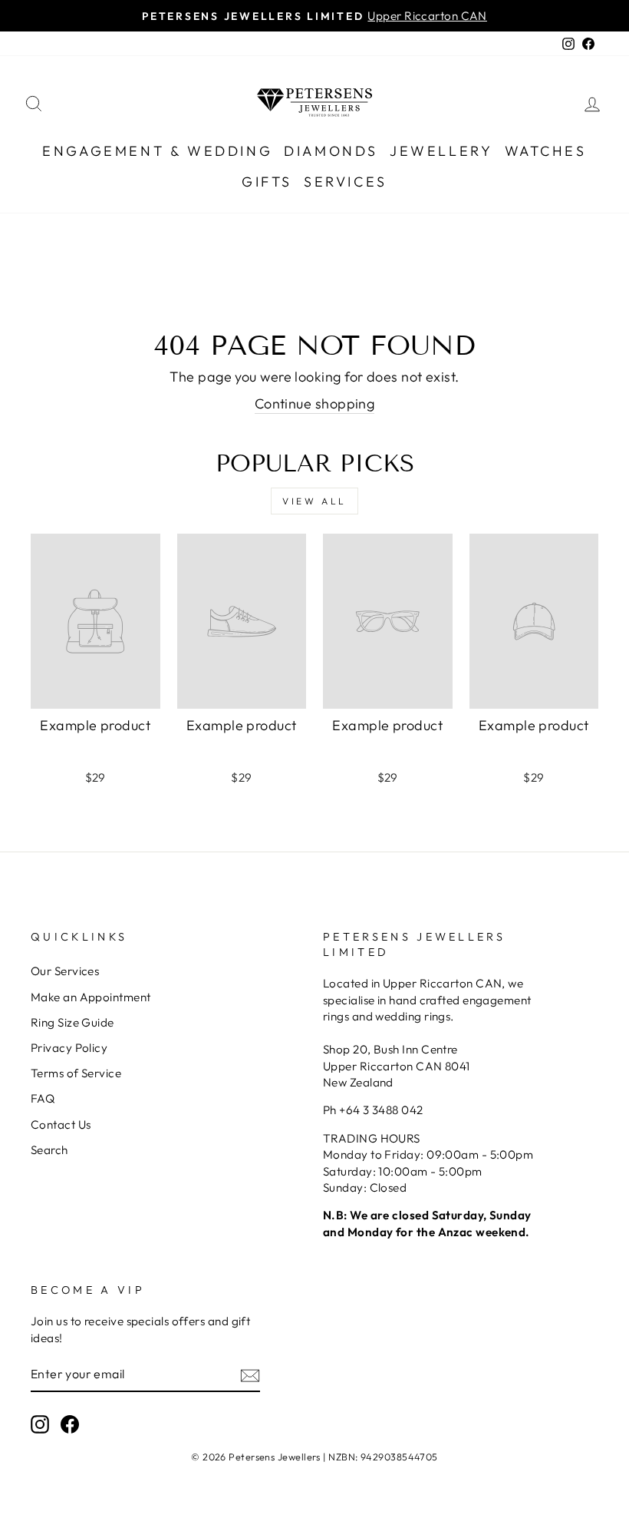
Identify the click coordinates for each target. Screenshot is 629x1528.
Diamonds (331, 151)
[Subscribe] (250, 1374)
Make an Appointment (91, 997)
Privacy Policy (69, 1047)
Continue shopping (315, 403)
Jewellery (441, 151)
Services (345, 181)
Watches (546, 151)
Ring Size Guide (72, 1022)
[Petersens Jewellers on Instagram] (40, 1424)
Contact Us (61, 1124)
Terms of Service (76, 1073)
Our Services (65, 971)
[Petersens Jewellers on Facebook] (70, 1424)
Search (49, 1150)
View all (314, 501)
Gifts (267, 181)
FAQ (42, 1098)
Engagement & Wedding (157, 151)
